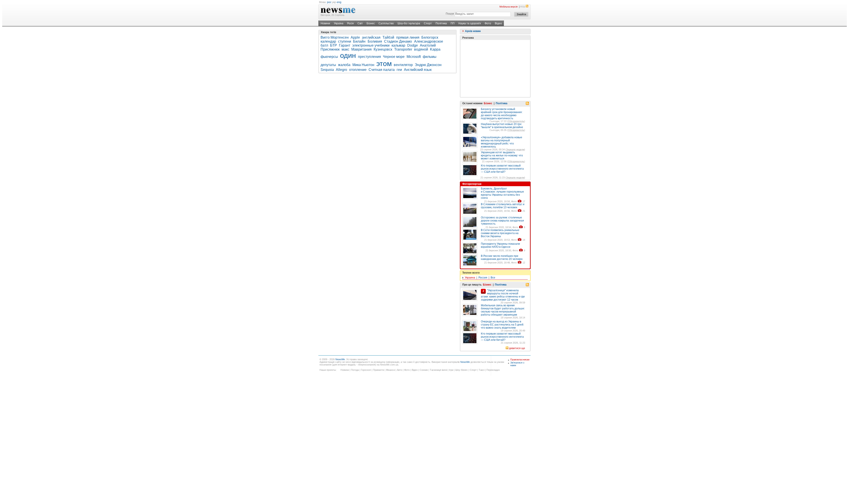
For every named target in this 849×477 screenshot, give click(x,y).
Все (493, 277)
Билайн (359, 41)
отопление (358, 70)
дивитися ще (517, 348)
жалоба (344, 65)
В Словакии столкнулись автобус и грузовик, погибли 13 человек (502, 206)
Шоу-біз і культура (409, 23)
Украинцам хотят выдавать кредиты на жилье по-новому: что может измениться (502, 155)
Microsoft (414, 57)
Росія (350, 23)
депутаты (328, 65)
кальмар (398, 45)
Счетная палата (382, 70)
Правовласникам (520, 359)
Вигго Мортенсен (335, 37)
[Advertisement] (495, 68)
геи (399, 70)
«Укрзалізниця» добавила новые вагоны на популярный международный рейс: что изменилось (501, 142)
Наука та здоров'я (469, 23)
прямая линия (407, 37)
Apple (355, 37)
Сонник (424, 370)
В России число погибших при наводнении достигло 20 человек (501, 257)
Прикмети (378, 370)
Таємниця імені (438, 370)
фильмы (429, 57)
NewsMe (340, 359)
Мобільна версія (508, 6)
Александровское (428, 41)
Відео (498, 23)
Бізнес (371, 23)
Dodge (412, 45)
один (348, 55)
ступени (344, 41)
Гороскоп (366, 370)
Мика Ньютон (363, 65)
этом (384, 64)
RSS (522, 6)
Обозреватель (516, 121)
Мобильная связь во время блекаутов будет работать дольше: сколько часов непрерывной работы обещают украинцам (503, 310)
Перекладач (493, 370)
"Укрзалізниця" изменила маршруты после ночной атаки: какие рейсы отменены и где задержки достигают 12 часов (503, 295)
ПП (453, 23)
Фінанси (390, 370)
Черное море (394, 57)
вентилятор (403, 65)
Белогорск (429, 37)
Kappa (435, 49)
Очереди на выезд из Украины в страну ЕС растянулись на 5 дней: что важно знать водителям (502, 324)
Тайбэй (388, 37)
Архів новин (472, 31)
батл (324, 45)
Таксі (481, 370)
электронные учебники (371, 45)
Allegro (341, 70)
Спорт (428, 23)
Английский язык (418, 70)
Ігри (451, 370)
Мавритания (361, 49)
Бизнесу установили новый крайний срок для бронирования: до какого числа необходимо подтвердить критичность (501, 114)
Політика (441, 23)
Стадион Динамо (398, 41)
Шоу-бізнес (461, 370)
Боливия (375, 41)
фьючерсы (329, 57)
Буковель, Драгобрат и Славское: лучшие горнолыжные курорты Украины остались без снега (502, 193)
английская (371, 37)
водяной (421, 49)
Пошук (450, 13)
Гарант (344, 45)
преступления (369, 57)
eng (339, 2)
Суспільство (386, 23)
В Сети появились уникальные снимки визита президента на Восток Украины (500, 233)
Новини (325, 23)
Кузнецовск (383, 49)
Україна (338, 23)
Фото (488, 23)
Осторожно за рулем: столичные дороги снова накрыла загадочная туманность (502, 220)
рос (329, 2)
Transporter (403, 49)
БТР (333, 45)
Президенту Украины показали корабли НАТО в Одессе (500, 245)
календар (328, 41)
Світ (360, 23)
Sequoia (327, 70)
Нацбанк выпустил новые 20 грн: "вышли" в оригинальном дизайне (502, 126)
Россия (482, 277)
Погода (355, 370)
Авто (399, 370)
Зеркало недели (515, 149)
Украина (470, 277)
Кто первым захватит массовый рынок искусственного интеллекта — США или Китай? (502, 168)
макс (345, 49)
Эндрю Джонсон (428, 65)
